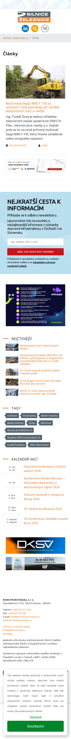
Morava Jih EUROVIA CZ (19, 430)
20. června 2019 (17, 145)
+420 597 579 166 (17, 613)
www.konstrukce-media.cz (17, 620)
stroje (32, 423)
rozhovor (12, 415)
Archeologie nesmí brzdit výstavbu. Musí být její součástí (41, 382)
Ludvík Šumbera (16, 444)
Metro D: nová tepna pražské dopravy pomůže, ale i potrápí (38, 392)
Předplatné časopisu (14, 630)
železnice (46, 423)
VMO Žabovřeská (39, 444)
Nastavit (36, 717)
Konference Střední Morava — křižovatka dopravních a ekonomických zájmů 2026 (44, 482)
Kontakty (7, 633)
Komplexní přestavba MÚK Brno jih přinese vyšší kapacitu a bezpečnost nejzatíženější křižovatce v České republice (41, 359)
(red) (44, 145)
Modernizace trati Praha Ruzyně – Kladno (40, 347)
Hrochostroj (29, 415)
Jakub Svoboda (15, 423)
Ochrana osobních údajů (16, 626)
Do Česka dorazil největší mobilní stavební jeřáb (40, 372)
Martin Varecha (49, 415)
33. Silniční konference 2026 (43, 509)
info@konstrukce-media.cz (25, 616)
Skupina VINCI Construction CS (23, 437)
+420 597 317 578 (22, 609)
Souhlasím (35, 726)
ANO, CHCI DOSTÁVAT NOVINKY (35, 251)
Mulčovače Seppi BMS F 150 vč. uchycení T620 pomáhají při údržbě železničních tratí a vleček (32, 107)
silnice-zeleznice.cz (15, 38)
